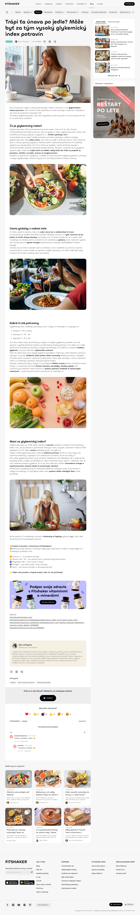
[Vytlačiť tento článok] (50, 41)
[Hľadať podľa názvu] (7, 12)
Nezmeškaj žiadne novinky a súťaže (18, 868)
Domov (38, 4)
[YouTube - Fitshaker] (19, 905)
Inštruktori (69, 4)
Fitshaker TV (82, 4)
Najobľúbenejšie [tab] (114, 22)
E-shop (100, 4)
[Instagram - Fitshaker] (13, 905)
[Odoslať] (32, 872)
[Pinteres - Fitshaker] (30, 905)
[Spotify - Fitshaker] (24, 905)
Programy (48, 4)
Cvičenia (59, 4)
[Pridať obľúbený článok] (44, 41)
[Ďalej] (133, 12)
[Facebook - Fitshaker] (7, 905)
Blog (92, 4)
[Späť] (12, 12)
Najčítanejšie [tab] (101, 22)
